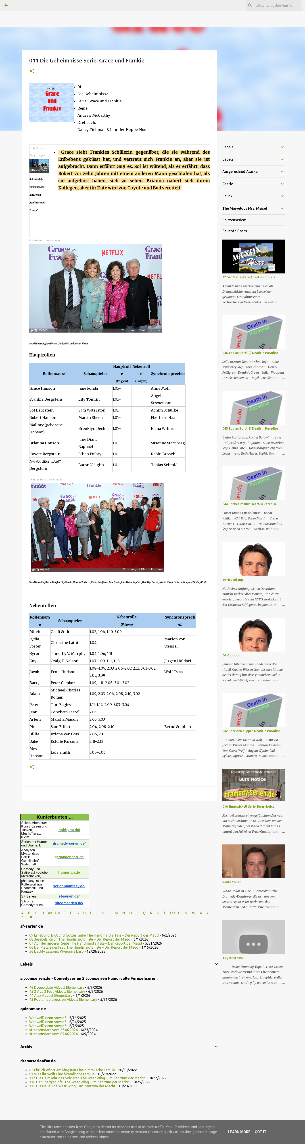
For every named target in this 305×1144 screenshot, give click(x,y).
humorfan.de (69, 872)
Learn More (239, 1132)
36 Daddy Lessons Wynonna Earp (56, 951)
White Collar (231, 882)
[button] (32, 71)
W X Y (201, 913)
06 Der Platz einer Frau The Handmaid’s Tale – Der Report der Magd (83, 947)
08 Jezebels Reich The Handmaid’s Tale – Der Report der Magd (79, 939)
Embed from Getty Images (37, 152)
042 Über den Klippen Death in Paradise (251, 731)
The (172, 913)
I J (94, 913)
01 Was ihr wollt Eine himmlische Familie (61, 1074)
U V (183, 913)
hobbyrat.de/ (69, 830)
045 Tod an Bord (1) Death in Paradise (250, 428)
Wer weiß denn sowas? (47, 1018)
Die (57, 913)
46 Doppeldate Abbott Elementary (56, 987)
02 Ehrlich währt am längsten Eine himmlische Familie (72, 1070)
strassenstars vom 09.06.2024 (53, 1034)
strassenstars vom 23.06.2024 (53, 1030)
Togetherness (232, 958)
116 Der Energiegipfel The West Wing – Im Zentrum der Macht (79, 1082)
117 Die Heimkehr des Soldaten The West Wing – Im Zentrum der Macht (87, 1078)
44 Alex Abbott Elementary (50, 995)
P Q (141, 913)
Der (49, 913)
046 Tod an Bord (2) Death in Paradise (250, 353)
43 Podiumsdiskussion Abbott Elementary (63, 999)
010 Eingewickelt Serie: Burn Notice (248, 806)
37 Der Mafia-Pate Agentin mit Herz (249, 277)
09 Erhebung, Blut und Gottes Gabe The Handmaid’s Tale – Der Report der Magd (94, 935)
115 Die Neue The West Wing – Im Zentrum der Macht (72, 1086)
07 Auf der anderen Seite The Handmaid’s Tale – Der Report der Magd (85, 943)
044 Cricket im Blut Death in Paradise (249, 504)
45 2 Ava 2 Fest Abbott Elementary (57, 991)
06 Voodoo (230, 655)
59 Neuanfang (232, 579)
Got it (260, 1132)
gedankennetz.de (69, 857)
